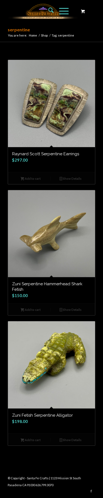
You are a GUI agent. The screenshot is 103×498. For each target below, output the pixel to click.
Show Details (72, 178)
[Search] (48, 11)
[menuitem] (48, 11)
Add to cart (32, 178)
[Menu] (61, 11)
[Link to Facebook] (91, 491)
